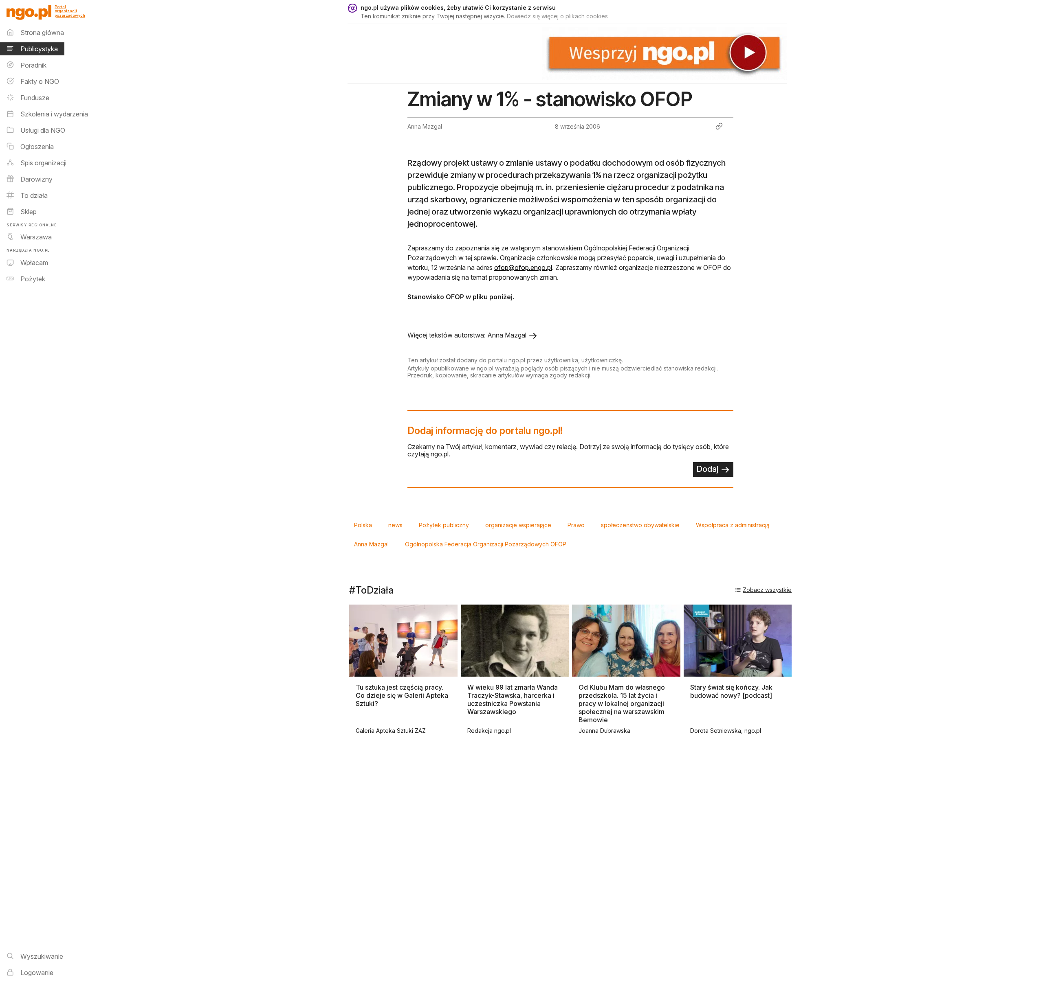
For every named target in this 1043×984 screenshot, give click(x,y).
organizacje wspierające (518, 525)
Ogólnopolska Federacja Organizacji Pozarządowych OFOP (485, 544)
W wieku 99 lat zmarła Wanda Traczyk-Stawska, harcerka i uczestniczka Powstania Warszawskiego (512, 699)
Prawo (576, 525)
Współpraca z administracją (733, 525)
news (395, 525)
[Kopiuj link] (719, 126)
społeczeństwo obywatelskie (640, 525)
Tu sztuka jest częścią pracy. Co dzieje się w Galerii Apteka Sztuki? (402, 695)
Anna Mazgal (371, 544)
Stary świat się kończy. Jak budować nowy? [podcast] (731, 691)
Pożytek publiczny (444, 525)
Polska (363, 525)
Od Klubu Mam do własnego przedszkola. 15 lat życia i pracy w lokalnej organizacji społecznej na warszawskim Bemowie (622, 703)
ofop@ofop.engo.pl (523, 267)
